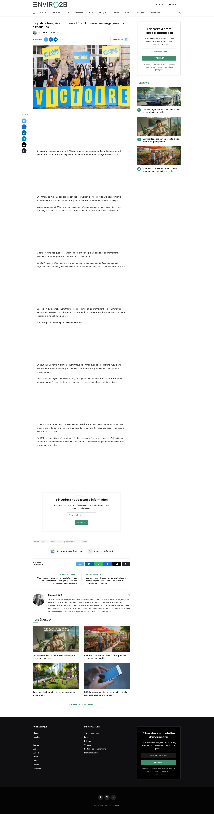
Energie (102, 13)
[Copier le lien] (24, 150)
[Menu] (34, 13)
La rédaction (89, 737)
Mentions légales (91, 753)
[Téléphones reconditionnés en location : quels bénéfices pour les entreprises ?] (107, 676)
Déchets (79, 13)
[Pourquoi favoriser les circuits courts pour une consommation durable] (107, 639)
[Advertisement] (81, 131)
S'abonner (173, 5)
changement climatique (69, 542)
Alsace (53, 542)
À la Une (43, 13)
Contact (87, 745)
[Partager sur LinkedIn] (56, 39)
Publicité (87, 741)
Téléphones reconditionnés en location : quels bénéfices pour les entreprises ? (105, 693)
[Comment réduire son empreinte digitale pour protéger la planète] (56, 639)
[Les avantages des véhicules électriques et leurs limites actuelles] (159, 96)
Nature (116, 13)
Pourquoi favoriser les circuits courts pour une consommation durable (105, 656)
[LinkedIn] (24, 132)
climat (84, 542)
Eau (91, 13)
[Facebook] (24, 126)
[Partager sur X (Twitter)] (46, 39)
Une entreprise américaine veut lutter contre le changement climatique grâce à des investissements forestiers (57, 581)
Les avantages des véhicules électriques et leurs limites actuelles (162, 110)
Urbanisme (155, 13)
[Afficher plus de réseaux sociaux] (60, 39)
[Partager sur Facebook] (51, 39)
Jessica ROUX (43, 32)
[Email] (24, 144)
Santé (128, 13)
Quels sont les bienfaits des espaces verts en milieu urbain (54, 693)
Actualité (56, 13)
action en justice (41, 542)
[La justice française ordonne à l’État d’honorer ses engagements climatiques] (81, 77)
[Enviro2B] (50, 4)
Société (140, 13)
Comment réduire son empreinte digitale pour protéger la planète (54, 656)
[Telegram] (24, 138)
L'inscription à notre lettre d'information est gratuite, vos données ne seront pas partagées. (159, 67)
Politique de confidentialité (95, 749)
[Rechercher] (180, 13)
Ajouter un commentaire (81, 705)
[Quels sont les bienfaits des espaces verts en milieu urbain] (56, 676)
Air (67, 13)
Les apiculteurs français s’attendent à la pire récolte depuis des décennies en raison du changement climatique (106, 581)
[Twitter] (24, 120)
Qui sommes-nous (91, 733)
